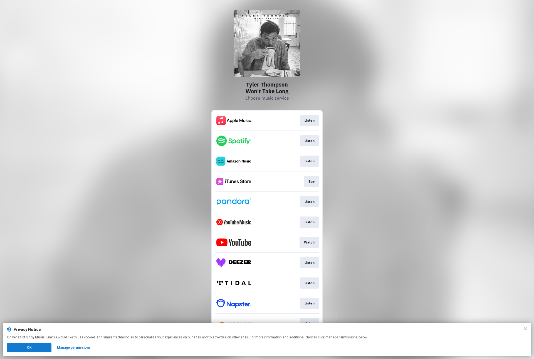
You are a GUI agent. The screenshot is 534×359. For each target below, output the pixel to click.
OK (29, 348)
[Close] (525, 328)
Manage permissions (74, 348)
